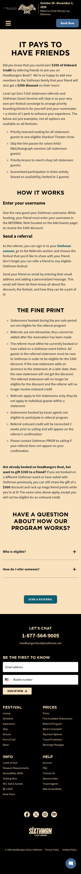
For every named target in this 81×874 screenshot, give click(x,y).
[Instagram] (46, 814)
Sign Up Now (15, 691)
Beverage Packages (53, 744)
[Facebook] (28, 814)
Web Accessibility (52, 789)
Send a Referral (40, 599)
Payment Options (52, 734)
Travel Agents (50, 783)
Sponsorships (50, 778)
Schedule (8, 718)
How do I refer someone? (21, 569)
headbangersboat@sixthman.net (40, 643)
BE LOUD (8, 789)
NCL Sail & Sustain (13, 783)
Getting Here (10, 778)
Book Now (67, 23)
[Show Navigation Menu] (8, 23)
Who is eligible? (14, 552)
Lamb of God (10, 762)
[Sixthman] (40, 831)
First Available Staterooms (57, 718)
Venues (7, 734)
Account (47, 762)
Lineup (7, 713)
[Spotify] (54, 814)
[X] (37, 814)
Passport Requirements (16, 768)
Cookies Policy (69, 849)
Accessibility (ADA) (13, 773)
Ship (5, 729)
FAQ (45, 768)
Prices (46, 713)
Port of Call (9, 739)
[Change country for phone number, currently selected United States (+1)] (7, 679)
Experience (9, 723)
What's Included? (52, 729)
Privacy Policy (52, 849)
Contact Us (49, 773)
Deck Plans (9, 794)
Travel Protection (52, 739)
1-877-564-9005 (40, 635)
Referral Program (52, 723)
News (6, 744)
